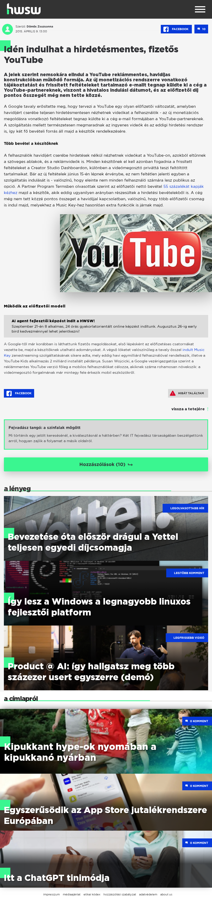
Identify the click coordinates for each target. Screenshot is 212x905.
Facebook (180, 29)
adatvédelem (148, 894)
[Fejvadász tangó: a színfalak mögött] (106, 434)
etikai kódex (92, 894)
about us (166, 894)
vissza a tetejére (188, 409)
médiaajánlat (71, 894)
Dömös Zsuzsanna (40, 26)
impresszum (51, 894)
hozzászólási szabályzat (119, 894)
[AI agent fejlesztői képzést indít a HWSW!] (106, 331)
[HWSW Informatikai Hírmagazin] (23, 8)
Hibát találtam (191, 393)
